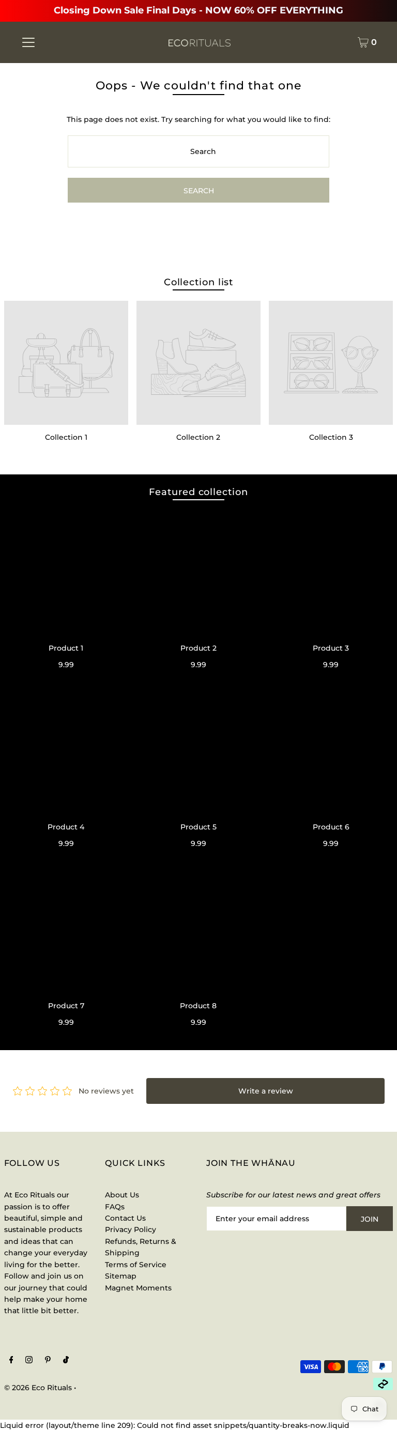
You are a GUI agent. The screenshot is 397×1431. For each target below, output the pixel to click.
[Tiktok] (66, 1360)
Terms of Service (135, 1264)
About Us (122, 1194)
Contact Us (125, 1218)
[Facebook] (11, 1360)
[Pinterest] (48, 1360)
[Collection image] (66, 363)
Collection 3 (331, 437)
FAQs (115, 1206)
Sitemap (120, 1276)
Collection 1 (66, 437)
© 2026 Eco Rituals (38, 1387)
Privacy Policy (130, 1229)
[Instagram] (29, 1360)
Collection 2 (198, 437)
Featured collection (198, 492)
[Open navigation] (28, 42)
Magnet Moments (138, 1287)
